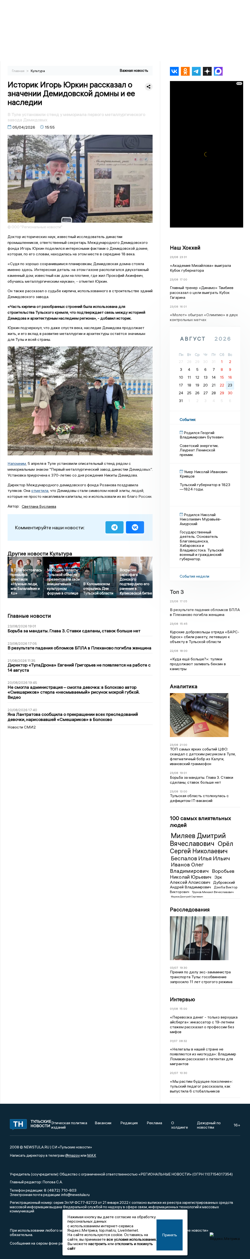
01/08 (174, 1008)
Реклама (154, 1122)
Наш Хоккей (185, 247)
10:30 (183, 1073)
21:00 (183, 745)
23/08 (174, 257)
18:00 (184, 651)
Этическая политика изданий (69, 1125)
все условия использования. (131, 1239)
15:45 (184, 623)
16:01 (183, 306)
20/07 (174, 1073)
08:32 (183, 1041)
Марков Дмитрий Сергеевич (187, 896)
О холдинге (179, 1125)
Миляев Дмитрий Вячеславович (198, 840)
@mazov (72, 1155)
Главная (18, 71)
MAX (91, 1155)
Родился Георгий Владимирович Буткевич (201, 434)
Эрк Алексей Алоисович (196, 879)
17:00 (183, 279)
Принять (169, 1234)
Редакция (129, 1122)
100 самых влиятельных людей (200, 821)
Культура (38, 71)
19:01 (183, 773)
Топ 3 (177, 591)
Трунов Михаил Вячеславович (213, 892)
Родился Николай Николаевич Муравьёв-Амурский (200, 519)
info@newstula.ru (75, 1194)
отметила (39, 490)
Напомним (17, 463)
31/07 (173, 1041)
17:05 (183, 601)
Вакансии (103, 1122)
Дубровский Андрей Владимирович (202, 885)
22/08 (174, 651)
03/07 (174, 967)
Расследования (190, 909)
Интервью (182, 999)
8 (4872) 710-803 (59, 1190)
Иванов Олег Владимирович (190, 867)
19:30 (183, 967)
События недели (194, 576)
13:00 (183, 791)
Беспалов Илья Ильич (200, 858)
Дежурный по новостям (209, 1125)
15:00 (183, 1008)
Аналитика (184, 686)
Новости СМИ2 (22, 727)
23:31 (183, 257)
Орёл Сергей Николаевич (201, 847)
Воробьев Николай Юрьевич (202, 874)
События (187, 419)
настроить (97, 1243)
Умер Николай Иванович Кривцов (203, 474)
